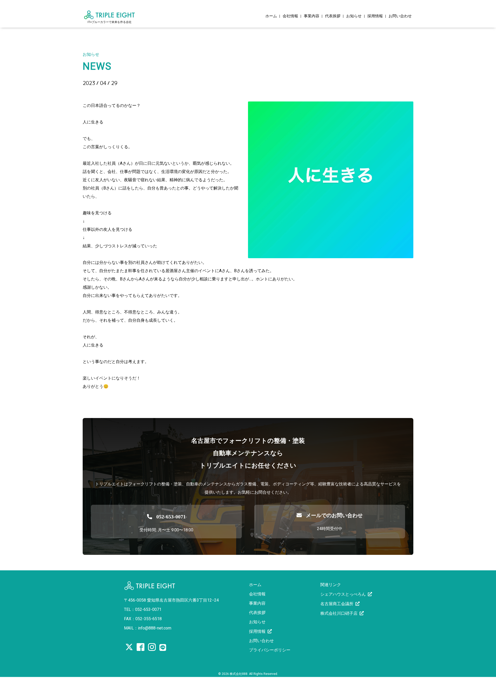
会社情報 (290, 16)
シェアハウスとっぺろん (343, 594)
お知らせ (354, 16)
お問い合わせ (400, 16)
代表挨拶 (332, 16)
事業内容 (311, 16)
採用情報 (375, 16)
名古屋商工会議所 (336, 603)
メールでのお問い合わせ (334, 515)
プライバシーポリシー (269, 650)
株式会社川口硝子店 (339, 613)
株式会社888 (238, 674)
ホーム (271, 16)
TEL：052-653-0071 (142, 609)
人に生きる (101, 92)
